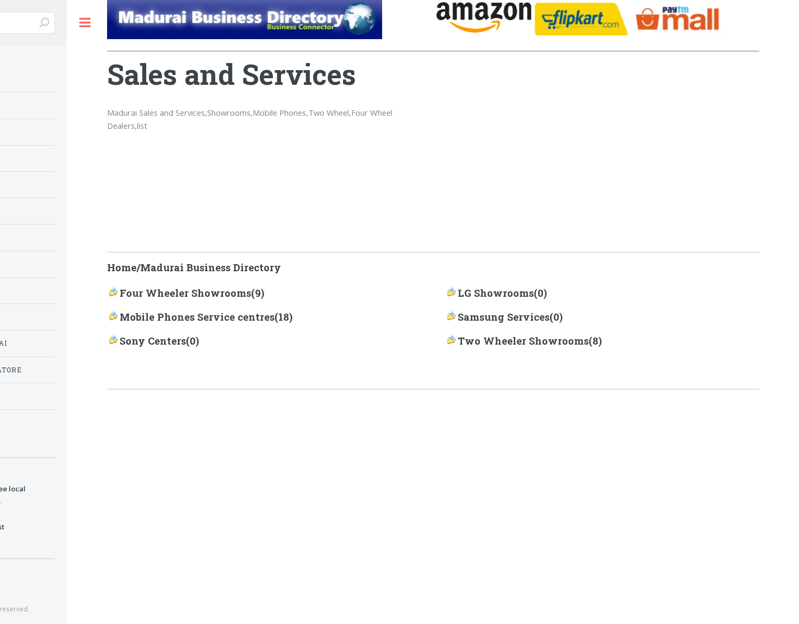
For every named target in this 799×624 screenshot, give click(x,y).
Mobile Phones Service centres (197, 316)
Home (121, 267)
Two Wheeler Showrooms (523, 340)
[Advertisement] (613, 135)
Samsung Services (504, 316)
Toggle (85, 22)
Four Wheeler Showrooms (185, 292)
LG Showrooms (496, 292)
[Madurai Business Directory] (269, 21)
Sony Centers (153, 340)
